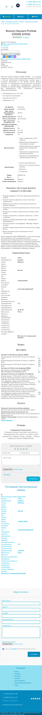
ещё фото (6, 474)
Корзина (17, 678)
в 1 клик (14, 54)
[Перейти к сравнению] (16, 11)
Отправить (33, 479)
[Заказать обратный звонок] (30, 11)
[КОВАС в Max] (6, 7)
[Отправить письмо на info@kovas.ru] (26, 11)
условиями (14, 649)
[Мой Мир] (9, 56)
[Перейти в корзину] (35, 11)
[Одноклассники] (7, 56)
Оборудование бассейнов (23, 683)
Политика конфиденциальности (12, 704)
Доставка (17, 674)
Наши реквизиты (7, 420)
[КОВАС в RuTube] (18, 5)
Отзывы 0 (26, 37)
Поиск (16, 685)
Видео (17, 671)
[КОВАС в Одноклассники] (39, 699)
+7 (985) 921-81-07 (33, 5)
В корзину (5, 54)
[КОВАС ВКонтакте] (37, 699)
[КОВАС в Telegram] (12, 7)
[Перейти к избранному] (21, 11)
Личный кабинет (20, 680)
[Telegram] (12, 56)
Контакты (17, 676)
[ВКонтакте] (4, 56)
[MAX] (15, 56)
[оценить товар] (15, 449)
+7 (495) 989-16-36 (33, 2)
